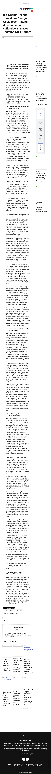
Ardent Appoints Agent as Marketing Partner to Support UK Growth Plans (6, 665)
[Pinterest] (23, 759)
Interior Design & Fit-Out (11, 613)
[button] (21, 9)
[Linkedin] (27, 759)
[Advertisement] (41, 26)
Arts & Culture (17, 610)
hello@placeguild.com (29, 754)
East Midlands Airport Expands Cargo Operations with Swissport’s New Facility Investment (28, 697)
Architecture (8, 610)
